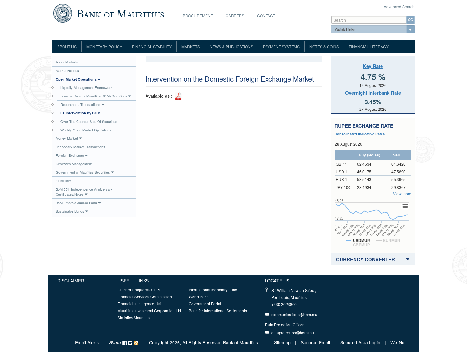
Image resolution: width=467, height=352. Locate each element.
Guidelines (64, 180)
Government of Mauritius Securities (83, 172)
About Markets (67, 61)
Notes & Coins (324, 46)
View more (402, 193)
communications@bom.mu (294, 314)
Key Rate (373, 66)
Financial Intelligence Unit (140, 303)
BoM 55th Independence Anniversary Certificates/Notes (84, 192)
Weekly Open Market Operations (85, 129)
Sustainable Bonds (70, 211)
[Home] (108, 12)
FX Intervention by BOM (80, 112)
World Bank (199, 296)
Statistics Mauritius (134, 317)
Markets (190, 46)
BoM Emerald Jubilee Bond (76, 202)
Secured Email (315, 342)
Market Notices (67, 70)
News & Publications (231, 46)
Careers (235, 15)
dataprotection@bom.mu (292, 332)
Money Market (67, 138)
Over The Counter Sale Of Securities (88, 121)
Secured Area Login (360, 342)
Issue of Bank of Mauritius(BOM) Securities (93, 95)
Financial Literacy (369, 46)
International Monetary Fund (213, 289)
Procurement (198, 15)
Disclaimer (70, 280)
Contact (266, 15)
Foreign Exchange (70, 155)
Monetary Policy (104, 46)
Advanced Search (399, 6)
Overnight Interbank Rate (373, 92)
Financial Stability (152, 46)
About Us (67, 46)
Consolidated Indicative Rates (360, 133)
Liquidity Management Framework (86, 87)
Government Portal (205, 303)
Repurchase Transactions (80, 104)
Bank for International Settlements (218, 310)
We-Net (398, 342)
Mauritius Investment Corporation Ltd (149, 310)
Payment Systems (281, 46)
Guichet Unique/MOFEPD (140, 289)
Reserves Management (74, 163)
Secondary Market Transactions (80, 146)
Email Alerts (87, 342)
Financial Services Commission (145, 296)
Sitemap (283, 342)
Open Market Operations (76, 79)
